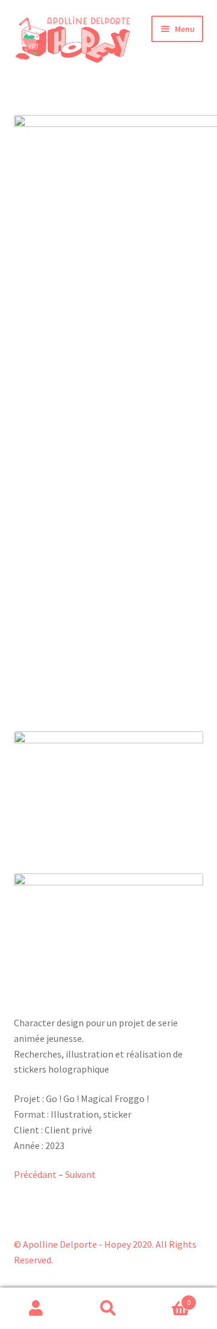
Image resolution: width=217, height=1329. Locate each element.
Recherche (108, 1308)
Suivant (80, 1174)
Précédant (35, 1174)
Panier (167, 1298)
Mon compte (36, 1308)
